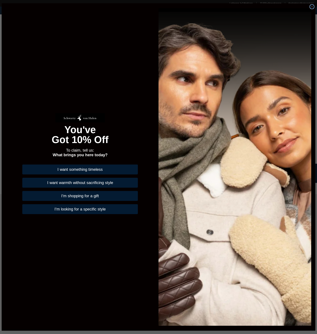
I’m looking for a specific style (80, 209)
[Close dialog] (312, 7)
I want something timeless (80, 169)
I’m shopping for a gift (80, 196)
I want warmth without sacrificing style (80, 182)
